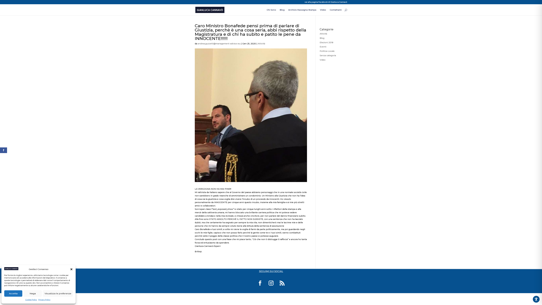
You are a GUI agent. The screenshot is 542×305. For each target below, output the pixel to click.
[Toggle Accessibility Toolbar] (536, 299)
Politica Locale (327, 51)
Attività (261, 43)
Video (323, 10)
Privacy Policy (44, 300)
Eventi (323, 46)
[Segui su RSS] (282, 283)
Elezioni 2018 (326, 42)
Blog (282, 10)
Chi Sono (271, 10)
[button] (71, 269)
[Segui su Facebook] (260, 283)
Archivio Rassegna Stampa (302, 10)
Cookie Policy (31, 300)
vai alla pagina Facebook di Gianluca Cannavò (326, 2)
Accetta (13, 293)
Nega (33, 293)
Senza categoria (328, 55)
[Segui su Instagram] (271, 283)
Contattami (336, 10)
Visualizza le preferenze (58, 293)
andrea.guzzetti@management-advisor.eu (219, 43)
